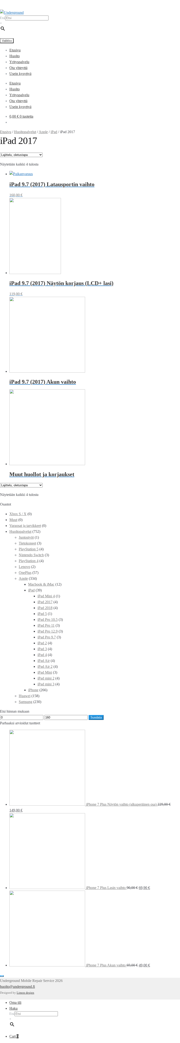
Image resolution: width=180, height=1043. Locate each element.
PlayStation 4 (28, 561)
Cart (14, 1036)
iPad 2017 (45, 602)
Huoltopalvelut (25, 132)
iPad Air (44, 661)
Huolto (14, 56)
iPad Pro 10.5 (48, 620)
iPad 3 (42, 649)
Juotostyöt (26, 537)
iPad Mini (45, 672)
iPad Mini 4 (46, 596)
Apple (43, 132)
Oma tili (15, 1002)
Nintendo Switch (31, 555)
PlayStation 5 (28, 549)
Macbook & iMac (41, 584)
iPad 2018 (45, 608)
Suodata (96, 717)
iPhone (33, 690)
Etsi (2, 18)
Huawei (24, 696)
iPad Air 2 (45, 666)
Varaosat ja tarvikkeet (25, 526)
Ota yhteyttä (18, 68)
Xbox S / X (17, 514)
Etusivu (15, 50)
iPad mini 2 (46, 678)
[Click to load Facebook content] (2, 976)
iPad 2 (42, 643)
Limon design (25, 992)
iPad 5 (42, 614)
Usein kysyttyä (20, 74)
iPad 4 (42, 655)
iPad (54, 132)
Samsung (25, 702)
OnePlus (25, 573)
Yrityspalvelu (19, 62)
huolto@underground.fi (17, 987)
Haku (13, 1008)
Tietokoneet (27, 543)
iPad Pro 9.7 (47, 637)
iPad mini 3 (46, 684)
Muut (13, 520)
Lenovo (24, 567)
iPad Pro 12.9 (48, 631)
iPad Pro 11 (46, 625)
